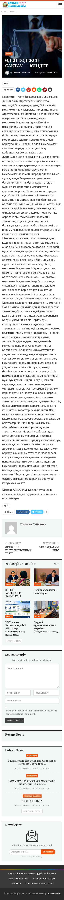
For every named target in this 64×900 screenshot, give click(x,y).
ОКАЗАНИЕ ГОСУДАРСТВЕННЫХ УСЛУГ (18, 550)
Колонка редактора (44, 878)
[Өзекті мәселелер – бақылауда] (46, 577)
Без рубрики (32, 756)
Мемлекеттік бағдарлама (39, 883)
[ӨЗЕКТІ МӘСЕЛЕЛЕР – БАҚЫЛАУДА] (17, 577)
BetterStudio (54, 893)
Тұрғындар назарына (32, 796)
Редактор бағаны (19, 878)
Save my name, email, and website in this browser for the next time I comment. (31, 712)
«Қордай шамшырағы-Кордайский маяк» (32, 873)
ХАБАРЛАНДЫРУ (32, 801)
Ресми (8, 54)
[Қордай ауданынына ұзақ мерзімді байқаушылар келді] (46, 609)
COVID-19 (16, 883)
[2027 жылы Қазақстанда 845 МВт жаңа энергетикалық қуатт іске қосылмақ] (17, 609)
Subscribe (48, 852)
